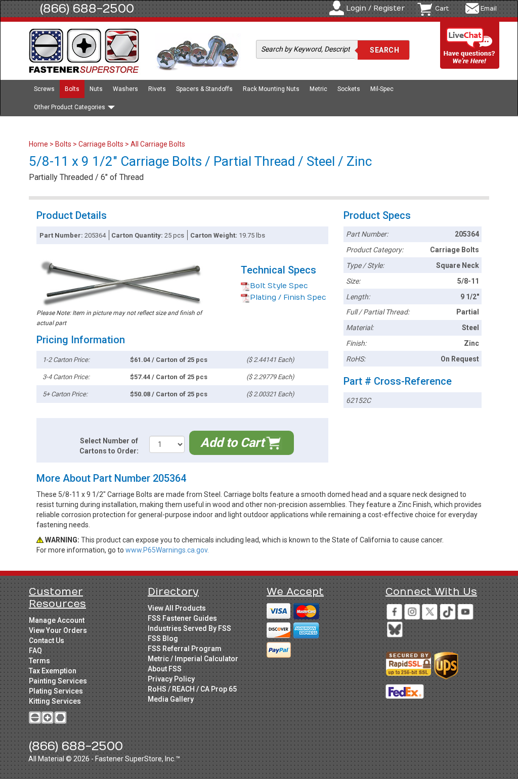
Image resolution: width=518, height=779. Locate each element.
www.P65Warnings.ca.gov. (167, 550)
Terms (39, 661)
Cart (442, 8)
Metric (318, 89)
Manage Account (56, 620)
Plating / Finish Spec (288, 297)
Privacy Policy (171, 679)
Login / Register (375, 8)
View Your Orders (58, 630)
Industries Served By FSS (189, 628)
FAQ (35, 651)
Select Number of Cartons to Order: (109, 446)
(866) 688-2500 (87, 9)
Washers (125, 89)
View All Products (177, 608)
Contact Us (46, 640)
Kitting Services (55, 701)
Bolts (72, 89)
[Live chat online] (470, 46)
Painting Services (58, 681)
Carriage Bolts (100, 144)
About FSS (165, 669)
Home (39, 144)
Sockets (348, 89)
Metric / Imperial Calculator (193, 659)
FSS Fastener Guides (182, 618)
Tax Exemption (52, 671)
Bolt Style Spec (279, 286)
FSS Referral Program (185, 649)
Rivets (157, 89)
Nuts (96, 89)
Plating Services (56, 691)
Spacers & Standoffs (204, 89)
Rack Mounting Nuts (271, 89)
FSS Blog (163, 638)
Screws (44, 89)
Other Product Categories (70, 107)
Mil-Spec (382, 89)
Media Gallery (171, 699)
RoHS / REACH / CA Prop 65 (192, 689)
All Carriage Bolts (158, 144)
